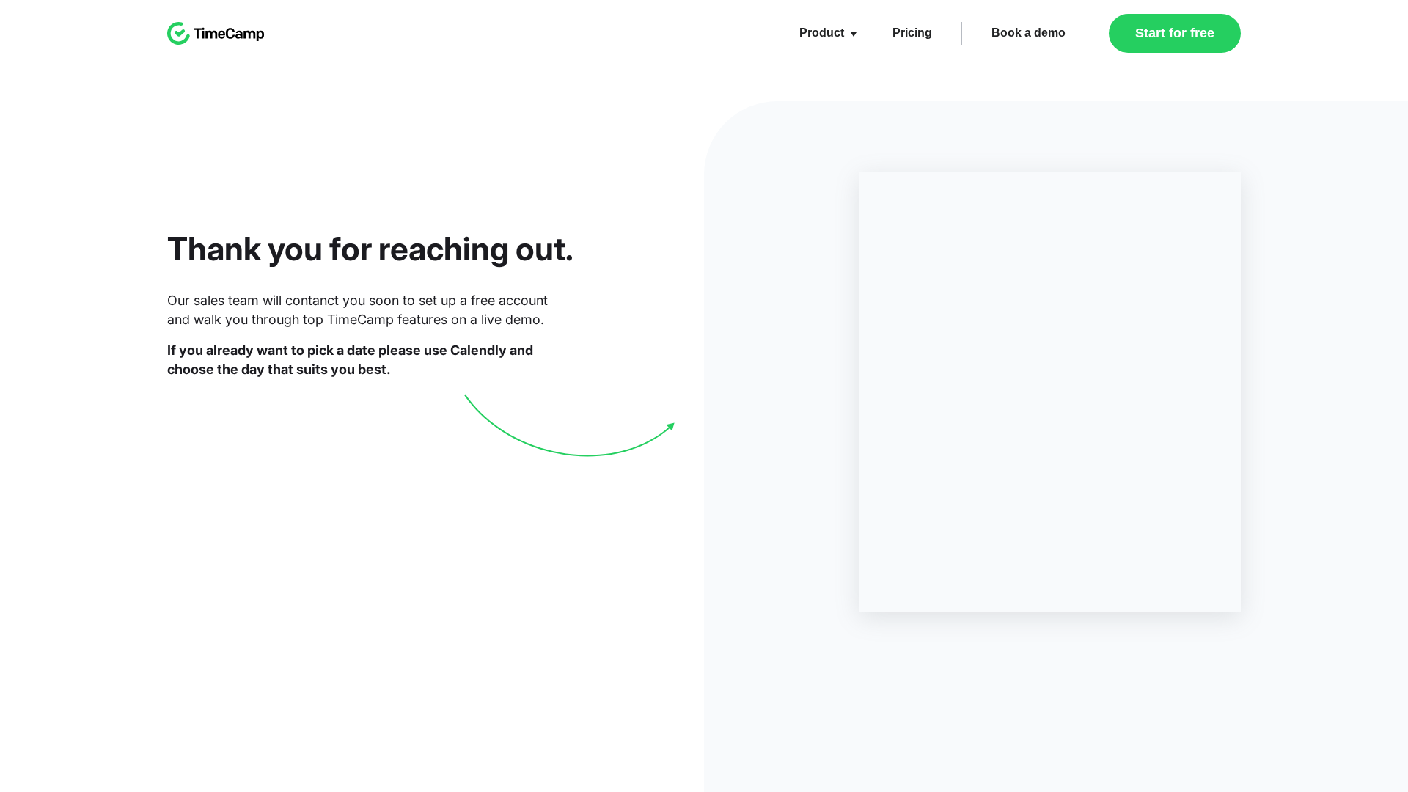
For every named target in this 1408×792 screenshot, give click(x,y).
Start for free (1174, 33)
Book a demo (1028, 32)
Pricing (912, 32)
